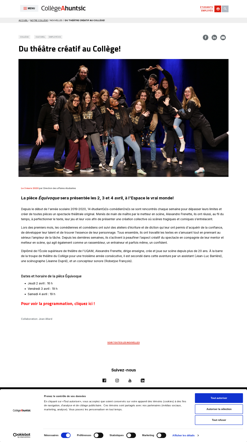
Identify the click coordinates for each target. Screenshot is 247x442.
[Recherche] (225, 9)
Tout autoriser (219, 398)
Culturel (40, 37)
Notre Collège (39, 20)
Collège (24, 37)
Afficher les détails (183, 435)
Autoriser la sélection (219, 409)
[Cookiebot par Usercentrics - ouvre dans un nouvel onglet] (21, 435)
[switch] (98, 435)
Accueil (23, 20)
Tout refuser (219, 420)
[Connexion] (217, 9)
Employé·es (55, 37)
